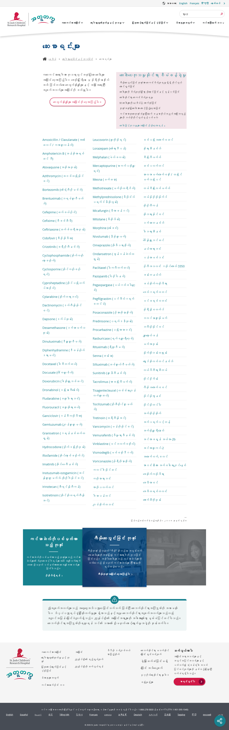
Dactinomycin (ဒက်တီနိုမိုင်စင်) (62, 307)
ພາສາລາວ (107, 714)
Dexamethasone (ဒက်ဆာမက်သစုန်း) (63, 330)
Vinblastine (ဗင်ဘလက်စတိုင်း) (114, 444)
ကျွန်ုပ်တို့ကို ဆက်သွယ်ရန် (89, 666)
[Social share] (220, 721)
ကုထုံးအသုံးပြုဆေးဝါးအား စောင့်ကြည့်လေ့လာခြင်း (140, 108)
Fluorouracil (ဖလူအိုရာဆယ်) (61, 407)
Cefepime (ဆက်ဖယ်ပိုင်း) (59, 212)
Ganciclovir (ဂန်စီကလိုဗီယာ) (62, 416)
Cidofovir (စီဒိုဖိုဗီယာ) (57, 238)
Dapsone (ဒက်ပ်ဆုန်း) (57, 319)
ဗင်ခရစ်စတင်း (155, 301)
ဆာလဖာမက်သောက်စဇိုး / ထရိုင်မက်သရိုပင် (162, 176)
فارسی (220, 714)
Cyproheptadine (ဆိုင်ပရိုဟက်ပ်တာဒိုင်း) (63, 285)
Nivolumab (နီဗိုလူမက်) (109, 236)
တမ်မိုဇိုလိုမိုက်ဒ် (155, 197)
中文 (50, 714)
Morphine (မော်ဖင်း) (105, 228)
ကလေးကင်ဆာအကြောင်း (70, 22)
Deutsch (138, 714)
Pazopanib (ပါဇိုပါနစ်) (109, 276)
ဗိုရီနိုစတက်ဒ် (153, 309)
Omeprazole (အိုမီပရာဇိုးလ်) (112, 245)
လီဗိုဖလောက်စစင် (155, 387)
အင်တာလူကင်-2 (153, 448)
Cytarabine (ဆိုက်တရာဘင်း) (60, 297)
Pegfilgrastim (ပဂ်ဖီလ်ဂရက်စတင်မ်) (113, 301)
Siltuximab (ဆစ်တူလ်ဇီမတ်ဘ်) (113, 364)
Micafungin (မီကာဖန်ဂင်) (111, 211)
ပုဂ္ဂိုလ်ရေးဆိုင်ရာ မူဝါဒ (155, 675)
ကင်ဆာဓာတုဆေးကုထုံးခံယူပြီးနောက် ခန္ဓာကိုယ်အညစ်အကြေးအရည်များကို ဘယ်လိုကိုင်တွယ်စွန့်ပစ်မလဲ (153, 115)
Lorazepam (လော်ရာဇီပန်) (109, 148)
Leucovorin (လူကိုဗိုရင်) (109, 140)
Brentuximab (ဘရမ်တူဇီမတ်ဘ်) (62, 200)
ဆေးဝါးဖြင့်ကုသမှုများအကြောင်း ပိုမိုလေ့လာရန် (141, 125)
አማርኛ (122, 714)
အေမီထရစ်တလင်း (155, 491)
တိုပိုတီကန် (150, 205)
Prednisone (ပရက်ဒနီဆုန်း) (112, 321)
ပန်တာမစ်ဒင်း (153, 257)
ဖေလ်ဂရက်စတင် (155, 292)
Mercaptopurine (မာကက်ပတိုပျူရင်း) (114, 168)
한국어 (79, 714)
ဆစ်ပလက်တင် (153, 166)
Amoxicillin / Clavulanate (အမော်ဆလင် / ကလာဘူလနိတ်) (63, 142)
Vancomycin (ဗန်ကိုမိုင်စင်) (113, 426)
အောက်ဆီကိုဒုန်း (152, 500)
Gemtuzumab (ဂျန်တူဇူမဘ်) (62, 424)
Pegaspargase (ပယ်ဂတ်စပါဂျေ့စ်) (114, 287)
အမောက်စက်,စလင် (155, 456)
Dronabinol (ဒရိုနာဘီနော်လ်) (60, 390)
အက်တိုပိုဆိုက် (152, 413)
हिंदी (194, 714)
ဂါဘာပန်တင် (102, 496)
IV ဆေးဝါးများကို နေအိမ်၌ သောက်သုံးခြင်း (138, 102)
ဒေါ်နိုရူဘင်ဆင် (153, 240)
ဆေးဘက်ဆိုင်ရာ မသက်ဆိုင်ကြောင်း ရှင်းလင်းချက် (155, 652)
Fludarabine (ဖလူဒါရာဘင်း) (61, 398)
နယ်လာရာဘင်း (152, 249)
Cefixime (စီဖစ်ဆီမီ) (57, 221)
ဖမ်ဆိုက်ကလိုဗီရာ (155, 283)
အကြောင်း (78, 652)
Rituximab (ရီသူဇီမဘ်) (109, 347)
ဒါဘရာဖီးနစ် (152, 231)
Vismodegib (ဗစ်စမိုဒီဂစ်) (113, 452)
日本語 (167, 714)
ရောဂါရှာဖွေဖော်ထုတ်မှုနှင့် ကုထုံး (55, 659)
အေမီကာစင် (150, 482)
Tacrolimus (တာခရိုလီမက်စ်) (112, 382)
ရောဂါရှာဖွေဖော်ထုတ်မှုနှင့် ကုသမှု (106, 22)
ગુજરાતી (153, 714)
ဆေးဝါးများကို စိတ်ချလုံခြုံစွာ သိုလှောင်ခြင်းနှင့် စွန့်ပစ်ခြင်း (149, 91)
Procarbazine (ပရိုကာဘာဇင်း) (112, 330)
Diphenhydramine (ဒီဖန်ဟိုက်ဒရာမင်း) (63, 352)
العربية (38, 714)
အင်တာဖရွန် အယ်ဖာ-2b (159, 439)
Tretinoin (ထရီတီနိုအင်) (109, 418)
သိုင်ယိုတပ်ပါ (152, 405)
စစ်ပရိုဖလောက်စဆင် (158, 140)
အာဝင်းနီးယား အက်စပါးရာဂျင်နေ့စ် (164, 465)
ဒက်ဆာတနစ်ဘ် (153, 223)
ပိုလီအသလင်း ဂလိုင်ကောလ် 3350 (164, 266)
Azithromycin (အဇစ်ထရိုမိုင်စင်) (63, 178)
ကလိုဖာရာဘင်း (102, 478)
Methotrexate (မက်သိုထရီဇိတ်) (114, 188)
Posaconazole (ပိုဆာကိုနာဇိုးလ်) (113, 312)
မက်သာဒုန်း (150, 344)
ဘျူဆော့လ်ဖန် (150, 335)
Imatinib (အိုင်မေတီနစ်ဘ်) (60, 464)
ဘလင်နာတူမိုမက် (155, 318)
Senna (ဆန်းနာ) (103, 356)
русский (207, 714)
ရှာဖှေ (185, 13)
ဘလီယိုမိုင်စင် (153, 327)
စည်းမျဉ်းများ (147, 682)
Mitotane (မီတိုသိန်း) (106, 219)
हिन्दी (205, 3)
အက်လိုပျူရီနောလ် (153, 430)
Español (24, 714)
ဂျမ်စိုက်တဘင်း (103, 504)
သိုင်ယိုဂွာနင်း (152, 396)
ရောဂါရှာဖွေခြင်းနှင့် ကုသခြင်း (77, 59)
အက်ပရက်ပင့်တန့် (156, 422)
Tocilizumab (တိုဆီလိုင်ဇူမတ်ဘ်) (112, 406)
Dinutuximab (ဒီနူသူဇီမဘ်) (61, 341)
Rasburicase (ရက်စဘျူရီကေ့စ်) (113, 338)
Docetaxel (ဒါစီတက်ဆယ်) (59, 364)
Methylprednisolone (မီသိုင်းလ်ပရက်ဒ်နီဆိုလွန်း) (114, 199)
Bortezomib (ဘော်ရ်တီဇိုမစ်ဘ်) (62, 190)
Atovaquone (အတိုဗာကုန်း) (59, 167)
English (183, 3)
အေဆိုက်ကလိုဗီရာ (153, 474)
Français (194, 3)
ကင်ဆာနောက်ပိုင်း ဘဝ (52, 685)
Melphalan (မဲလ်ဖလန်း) (109, 157)
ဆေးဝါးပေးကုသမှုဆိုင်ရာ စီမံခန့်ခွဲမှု (153, 75)
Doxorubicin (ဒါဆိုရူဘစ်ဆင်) (62, 381)
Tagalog (181, 714)
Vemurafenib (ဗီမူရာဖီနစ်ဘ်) (114, 435)
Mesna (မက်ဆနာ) (105, 179)
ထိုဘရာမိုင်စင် (153, 214)
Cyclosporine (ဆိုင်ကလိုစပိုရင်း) (61, 271)
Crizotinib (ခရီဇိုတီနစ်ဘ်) (60, 247)
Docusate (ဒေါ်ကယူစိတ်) (57, 372)
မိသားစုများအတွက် (184, 22)
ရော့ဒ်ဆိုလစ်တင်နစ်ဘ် (158, 361)
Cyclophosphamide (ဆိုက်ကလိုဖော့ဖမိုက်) (62, 257)
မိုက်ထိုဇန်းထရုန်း (155, 353)
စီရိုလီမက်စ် (152, 157)
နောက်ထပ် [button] (215, 3)
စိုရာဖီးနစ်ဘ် (152, 148)
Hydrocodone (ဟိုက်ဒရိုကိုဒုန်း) (63, 447)
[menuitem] (189, 681)
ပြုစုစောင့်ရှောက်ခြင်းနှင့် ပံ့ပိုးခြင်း (148, 22)
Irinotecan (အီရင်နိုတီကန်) (61, 487)
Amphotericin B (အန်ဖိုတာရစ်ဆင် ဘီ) (63, 155)
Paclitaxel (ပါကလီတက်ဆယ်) (111, 268)
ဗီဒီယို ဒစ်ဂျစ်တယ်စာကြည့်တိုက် (118, 652)
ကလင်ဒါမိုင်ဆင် (105, 470)
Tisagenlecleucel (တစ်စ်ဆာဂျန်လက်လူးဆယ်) (114, 392)
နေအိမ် (52, 59)
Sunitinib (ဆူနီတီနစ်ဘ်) (109, 373)
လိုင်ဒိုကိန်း (150, 379)
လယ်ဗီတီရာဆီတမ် (155, 370)
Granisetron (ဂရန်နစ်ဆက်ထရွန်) (63, 435)
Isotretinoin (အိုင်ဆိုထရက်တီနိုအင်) (63, 497)
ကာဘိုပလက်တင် (103, 487)
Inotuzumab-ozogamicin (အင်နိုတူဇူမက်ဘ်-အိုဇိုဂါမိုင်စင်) (63, 475)
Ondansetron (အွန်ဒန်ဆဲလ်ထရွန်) (113, 256)
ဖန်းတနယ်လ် (152, 275)
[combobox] (202, 14)
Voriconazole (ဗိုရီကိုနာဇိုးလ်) (112, 461)
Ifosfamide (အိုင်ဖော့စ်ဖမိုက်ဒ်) (63, 455)
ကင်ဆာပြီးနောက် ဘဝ (212, 22)
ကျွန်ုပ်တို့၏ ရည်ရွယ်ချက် (89, 659)
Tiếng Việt (64, 714)
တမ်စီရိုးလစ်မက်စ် (156, 188)
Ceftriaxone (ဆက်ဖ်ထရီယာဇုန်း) (63, 229)
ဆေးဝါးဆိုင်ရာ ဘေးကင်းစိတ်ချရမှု (136, 97)
